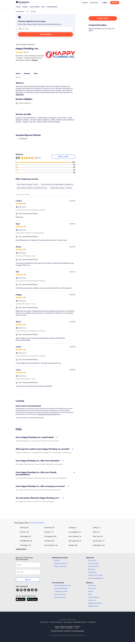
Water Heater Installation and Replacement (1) (32, 188)
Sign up (28, 580)
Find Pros (57, 560)
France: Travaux (44, 622)
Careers (90, 591)
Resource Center (93, 566)
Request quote (102, 18)
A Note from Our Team (95, 575)
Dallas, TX (96, 528)
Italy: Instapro (68, 622)
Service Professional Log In (62, 585)
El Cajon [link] (33, 11)
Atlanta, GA (24, 528)
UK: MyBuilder (92, 622)
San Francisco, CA (51, 545)
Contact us (91, 600)
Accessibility (76, 627)
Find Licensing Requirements (47, 414)
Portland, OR (49, 541)
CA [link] (27, 11)
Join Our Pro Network (61, 588)
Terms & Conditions (78, 631)
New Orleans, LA (75, 536)
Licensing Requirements (95, 578)
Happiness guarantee (95, 603)
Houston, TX (48, 532)
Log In (105, 2)
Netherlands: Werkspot (79, 622)
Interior (18, 7)
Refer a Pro (91, 569)
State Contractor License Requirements (28, 406)
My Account (92, 560)
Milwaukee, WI (25, 536)
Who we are (92, 588)
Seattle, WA (73, 545)
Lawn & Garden (35, 7)
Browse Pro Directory (61, 563)
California (62, 627)
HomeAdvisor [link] (20, 11)
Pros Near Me (92, 572)
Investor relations (93, 597)
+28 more (35, 60)
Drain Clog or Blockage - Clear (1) (27, 184)
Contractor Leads (59, 594)
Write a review (63, 156)
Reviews (27, 74)
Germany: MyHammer (56, 622)
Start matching (45, 34)
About (18, 74)
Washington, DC (99, 545)
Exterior (25, 7)
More (43, 7)
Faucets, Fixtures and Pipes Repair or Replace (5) (57, 184)
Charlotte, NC (49, 528)
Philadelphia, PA (26, 541)
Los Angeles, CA (75, 532)
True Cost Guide (93, 563)
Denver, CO (24, 532)
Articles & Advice (52, 7)
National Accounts (60, 597)
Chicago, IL (73, 528)
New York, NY (98, 536)
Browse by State (37, 523)
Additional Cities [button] (21, 549)
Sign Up (115, 2)
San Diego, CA (25, 545)
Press (90, 594)
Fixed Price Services (60, 566)
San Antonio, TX (99, 541)
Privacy (57, 627)
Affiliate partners (93, 606)
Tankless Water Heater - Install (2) (61, 188)
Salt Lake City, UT (75, 541)
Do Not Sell (69, 627)
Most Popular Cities (21, 523)
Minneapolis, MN (50, 536)
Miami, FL (96, 532)
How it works (92, 585)
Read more (20, 95)
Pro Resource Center (60, 591)
